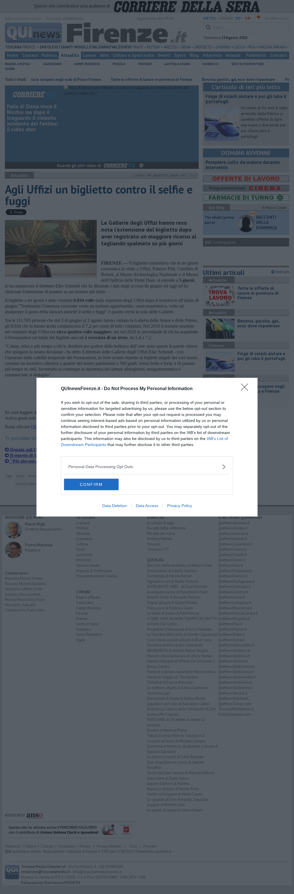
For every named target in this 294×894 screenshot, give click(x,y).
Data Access (147, 505)
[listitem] (147, 467)
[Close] (246, 389)
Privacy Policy (179, 505)
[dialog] (147, 447)
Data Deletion (114, 505)
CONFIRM (91, 484)
